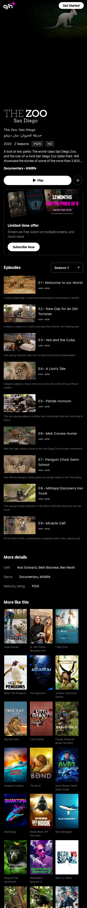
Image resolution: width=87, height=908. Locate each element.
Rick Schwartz (27, 567)
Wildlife (31, 168)
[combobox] (67, 267)
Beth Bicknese (49, 567)
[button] (71, 5)
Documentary (13, 168)
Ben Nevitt (67, 567)
